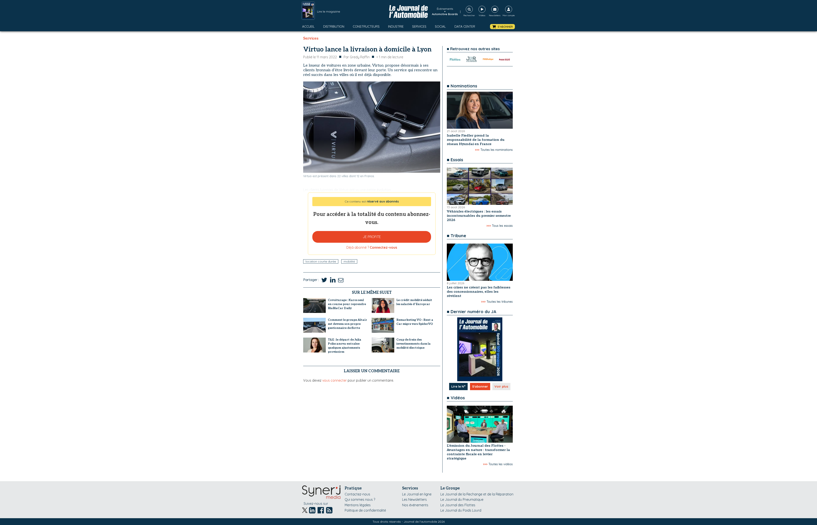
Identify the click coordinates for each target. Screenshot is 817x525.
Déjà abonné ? (371, 247)
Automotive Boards (445, 14)
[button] (502, 26)
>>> (477, 150)
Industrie (396, 26)
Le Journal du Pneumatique (461, 499)
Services (419, 26)
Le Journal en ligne (416, 494)
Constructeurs (366, 26)
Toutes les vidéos (500, 464)
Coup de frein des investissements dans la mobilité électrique (413, 344)
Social (440, 26)
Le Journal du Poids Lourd (460, 510)
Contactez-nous (357, 494)
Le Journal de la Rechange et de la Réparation (476, 494)
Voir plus (501, 386)
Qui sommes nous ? (360, 499)
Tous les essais (502, 226)
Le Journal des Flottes (457, 505)
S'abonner (480, 386)
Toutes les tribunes (500, 302)
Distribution (333, 26)
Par (357, 57)
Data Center (464, 26)
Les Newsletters (414, 499)
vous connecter (334, 380)
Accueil (308, 26)
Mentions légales (358, 505)
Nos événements (415, 505)
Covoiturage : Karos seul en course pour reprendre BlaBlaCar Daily (347, 304)
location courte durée (321, 261)
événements (445, 8)
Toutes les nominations (496, 150)
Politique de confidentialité (365, 510)
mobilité (349, 261)
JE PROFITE (372, 237)
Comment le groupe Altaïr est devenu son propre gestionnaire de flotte (347, 324)
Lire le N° (458, 386)
